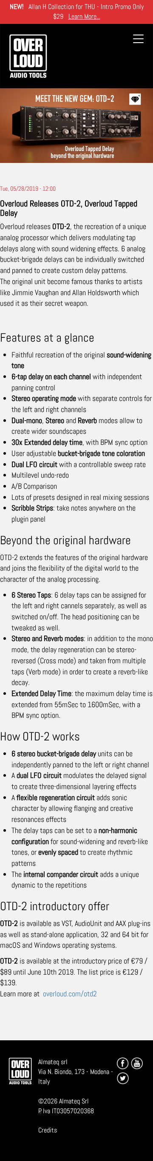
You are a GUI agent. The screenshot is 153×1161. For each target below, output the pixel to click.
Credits (47, 1130)
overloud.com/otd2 (70, 993)
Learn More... (84, 16)
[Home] (28, 56)
